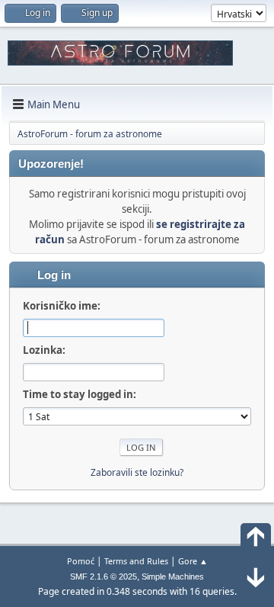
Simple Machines (173, 576)
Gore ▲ (193, 561)
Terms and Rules (136, 561)
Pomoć (80, 561)
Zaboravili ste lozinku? (137, 472)
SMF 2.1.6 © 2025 (103, 576)
